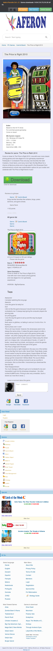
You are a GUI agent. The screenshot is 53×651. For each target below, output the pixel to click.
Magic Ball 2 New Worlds (13, 627)
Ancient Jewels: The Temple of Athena (31, 531)
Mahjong (7, 444)
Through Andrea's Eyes (34, 627)
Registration (30, 585)
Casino (7, 483)
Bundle (7, 486)
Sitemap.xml (26, 650)
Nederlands (9, 585)
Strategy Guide (34, 596)
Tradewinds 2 (9, 614)
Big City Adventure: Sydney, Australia (14, 624)
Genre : (12, 224)
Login (4, 415)
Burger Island (9, 641)
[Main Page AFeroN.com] (26, 22)
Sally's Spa (8, 637)
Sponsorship (30, 589)
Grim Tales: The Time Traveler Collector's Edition (31, 502)
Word (6, 454)
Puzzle (7, 448)
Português (8, 589)
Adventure (8, 470)
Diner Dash (30, 607)
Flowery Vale (30, 614)
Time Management (10, 473)
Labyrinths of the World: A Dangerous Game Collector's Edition (35, 631)
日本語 (7, 595)
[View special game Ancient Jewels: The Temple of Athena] (6, 536)
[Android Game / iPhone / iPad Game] (13, 9)
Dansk (7, 565)
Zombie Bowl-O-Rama (12, 610)
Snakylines (29, 617)
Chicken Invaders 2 (11, 621)
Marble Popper (9, 464)
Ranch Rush (9, 617)
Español (7, 575)
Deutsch (7, 572)
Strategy (7, 480)
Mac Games (34, 9)
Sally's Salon (9, 631)
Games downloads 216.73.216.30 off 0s (26, 3)
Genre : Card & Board (18, 197)
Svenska (8, 592)
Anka (6, 607)
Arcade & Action (10, 441)
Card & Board (21, 45)
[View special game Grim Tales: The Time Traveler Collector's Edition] (6, 507)
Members (29, 579)
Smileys (28, 624)
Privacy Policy (30, 568)
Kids (6, 477)
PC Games (23, 9)
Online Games (45, 9)
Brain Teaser (9, 467)
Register (5, 418)
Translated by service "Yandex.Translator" (31, 637)
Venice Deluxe (10, 634)
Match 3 (7, 461)
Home (4, 45)
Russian (7, 599)
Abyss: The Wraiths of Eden (35, 621)
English (7, 568)
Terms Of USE (30, 572)
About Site (29, 565)
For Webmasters (31, 592)
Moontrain (29, 610)
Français (8, 579)
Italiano (7, 582)
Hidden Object (9, 457)
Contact (28, 575)
